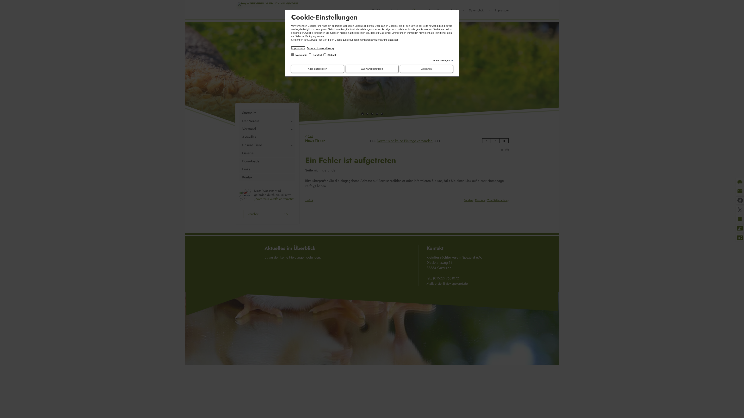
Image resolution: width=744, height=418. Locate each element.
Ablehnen (426, 69)
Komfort (317, 55)
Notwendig (301, 55)
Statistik (332, 55)
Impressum (298, 48)
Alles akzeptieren (317, 69)
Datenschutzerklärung (320, 48)
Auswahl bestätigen (372, 69)
